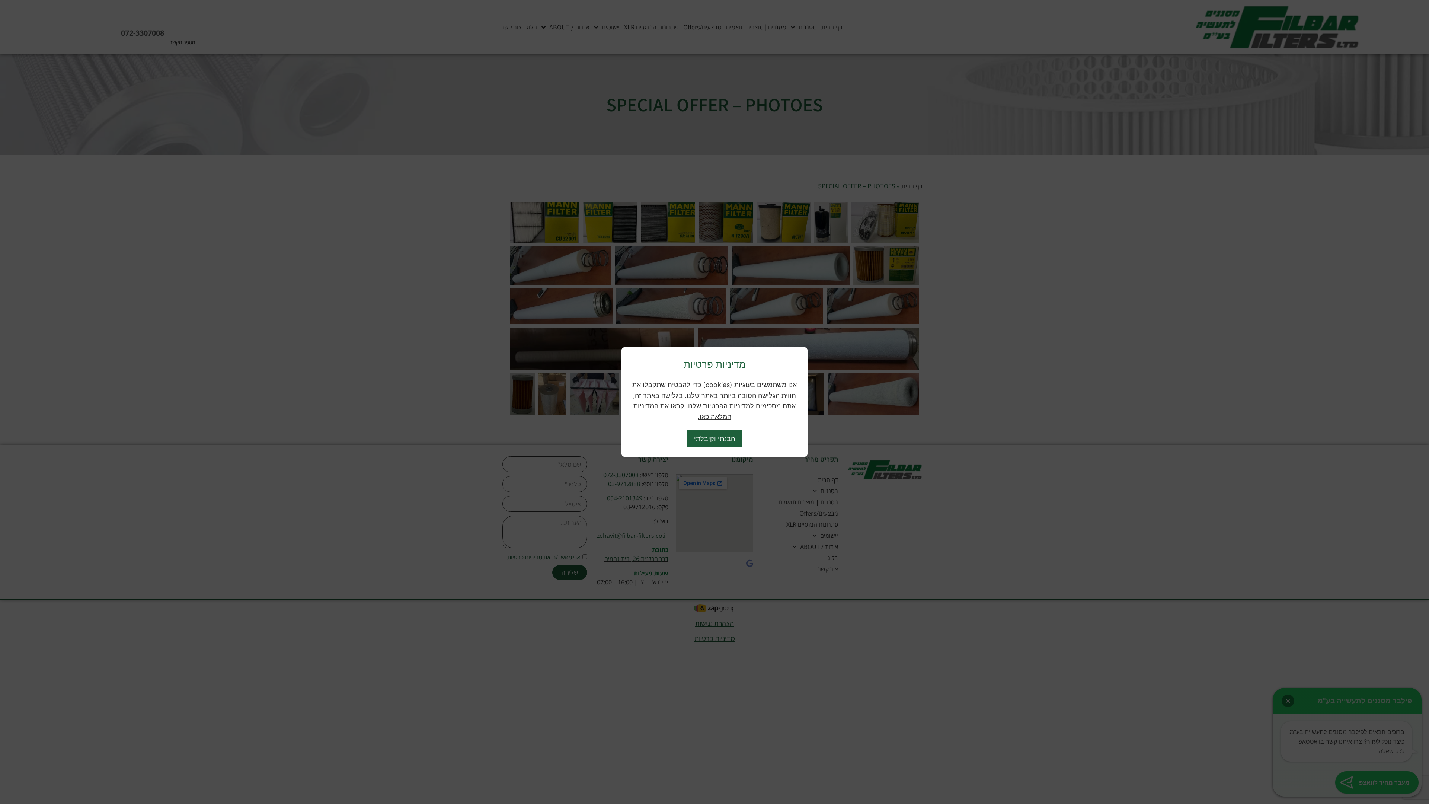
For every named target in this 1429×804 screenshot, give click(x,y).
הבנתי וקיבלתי (714, 439)
